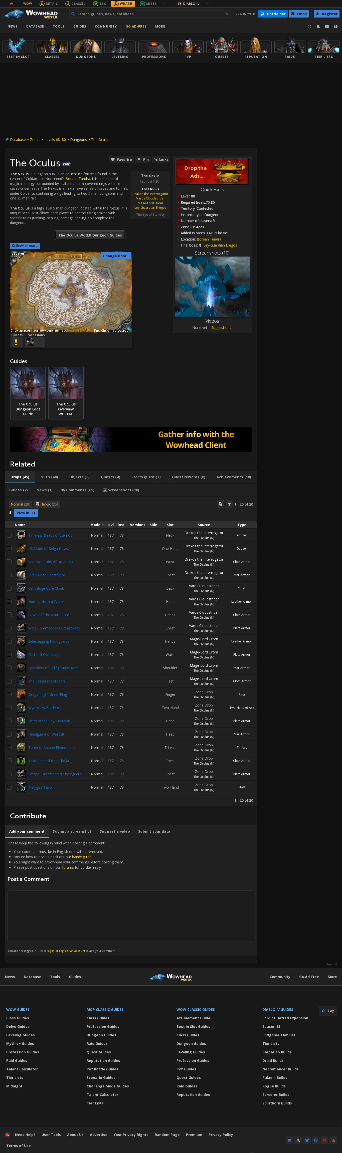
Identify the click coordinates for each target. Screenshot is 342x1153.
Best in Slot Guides (193, 1026)
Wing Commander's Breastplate (54, 628)
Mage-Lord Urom (204, 638)
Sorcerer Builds (275, 1094)
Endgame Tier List (278, 1035)
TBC (102, 4)
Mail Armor (242, 575)
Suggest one (221, 327)
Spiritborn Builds (277, 1103)
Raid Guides (16, 1060)
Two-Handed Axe (242, 708)
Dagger (242, 548)
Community (106, 26)
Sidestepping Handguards (48, 641)
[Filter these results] (229, 504)
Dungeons (78, 139)
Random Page (167, 1134)
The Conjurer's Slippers (47, 681)
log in (51, 951)
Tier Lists (14, 1077)
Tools (55, 976)
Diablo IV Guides (277, 1009)
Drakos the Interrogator (204, 532)
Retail (52, 4)
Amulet (242, 535)
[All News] (12, 4)
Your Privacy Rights (131, 1134)
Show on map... (27, 246)
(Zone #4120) (150, 181)
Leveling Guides (20, 1035)
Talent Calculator (22, 1069)
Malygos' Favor (40, 787)
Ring (242, 694)
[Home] (33, 14)
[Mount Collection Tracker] (131, 439)
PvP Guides (186, 1069)
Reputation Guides (103, 1060)
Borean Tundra (209, 239)
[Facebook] (315, 1140)
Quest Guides (99, 1052)
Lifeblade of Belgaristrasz (49, 548)
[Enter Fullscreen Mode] (309, 26)
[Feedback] (327, 26)
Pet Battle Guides (102, 1069)
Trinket (242, 747)
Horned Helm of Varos (46, 601)
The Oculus (100, 139)
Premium (194, 1134)
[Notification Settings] (318, 26)
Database (35, 26)
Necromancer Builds (280, 1069)
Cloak (242, 588)
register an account (72, 951)
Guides (79, 26)
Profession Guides (22, 1052)
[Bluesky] (307, 1140)
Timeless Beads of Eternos (50, 535)
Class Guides (17, 1018)
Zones (35, 139)
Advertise (98, 1134)
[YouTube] (324, 1140)
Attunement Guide (193, 1018)
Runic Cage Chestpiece (46, 575)
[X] (298, 1140)
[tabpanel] (131, 651)
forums (68, 867)
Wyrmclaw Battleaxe (45, 707)
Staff (242, 787)
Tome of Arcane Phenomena (52, 747)
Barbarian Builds (277, 1052)
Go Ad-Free (136, 26)
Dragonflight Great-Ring (47, 694)
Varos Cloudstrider (204, 585)
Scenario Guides (101, 1077)
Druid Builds (273, 1060)
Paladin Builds (274, 1077)
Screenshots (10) (212, 253)
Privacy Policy (221, 1134)
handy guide (82, 856)
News (13, 26)
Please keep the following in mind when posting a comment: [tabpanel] (66, 897)
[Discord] (289, 1140)
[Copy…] (220, 504)
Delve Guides (18, 1026)
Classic (79, 4)
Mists (151, 4)
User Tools (51, 1134)
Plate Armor (241, 628)
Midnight (14, 1086)
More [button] (160, 26)
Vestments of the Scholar (48, 760)
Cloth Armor (242, 562)
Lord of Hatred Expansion (285, 1018)
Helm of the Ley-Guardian (49, 721)
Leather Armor (241, 601)
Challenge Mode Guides (108, 1086)
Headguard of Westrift (46, 734)
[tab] (20, 477)
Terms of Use (18, 1145)
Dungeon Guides (101, 1035)
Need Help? (25, 1134)
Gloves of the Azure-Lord (48, 614)
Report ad (331, 964)
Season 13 (271, 1026)
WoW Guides (18, 1009)
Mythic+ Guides (20, 1043)
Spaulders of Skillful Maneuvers (53, 667)
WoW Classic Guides (196, 1009)
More (332, 976)
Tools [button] (59, 26)
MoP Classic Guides (105, 1009)
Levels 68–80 (55, 139)
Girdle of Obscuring (43, 654)
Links (163, 159)
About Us (75, 1134)
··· (165, 4)
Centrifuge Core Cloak (46, 588)
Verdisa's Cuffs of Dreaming (50, 561)
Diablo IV (191, 4)
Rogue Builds (274, 1086)
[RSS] (333, 1140)
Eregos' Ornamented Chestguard (54, 774)
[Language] (335, 26)
